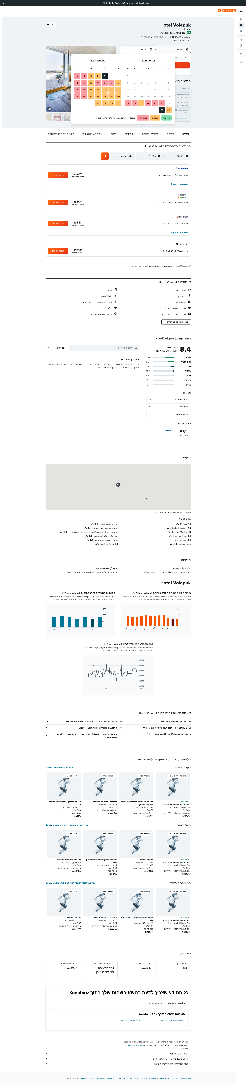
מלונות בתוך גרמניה (149, 1078)
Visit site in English (112, 3)
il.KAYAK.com (186, 1078)
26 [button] (148, 103)
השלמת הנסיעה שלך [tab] (177, 1003)
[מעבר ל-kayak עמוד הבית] (227, 10)
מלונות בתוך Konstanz (130, 1020)
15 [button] (128, 89)
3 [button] (162, 82)
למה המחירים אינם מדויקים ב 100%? (170, 1063)
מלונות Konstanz (87, 1078)
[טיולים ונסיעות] (241, 53)
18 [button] (155, 96)
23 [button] (168, 103)
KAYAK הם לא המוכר (178, 1053)
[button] (3, 3)
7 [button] (134, 82)
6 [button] (141, 82)
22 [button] (127, 96)
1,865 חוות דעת (167, 32)
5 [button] (148, 82)
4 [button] (155, 82)
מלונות (175, 1078)
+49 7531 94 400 (182, 40)
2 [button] (168, 82)
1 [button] (127, 75)
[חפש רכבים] (241, 31)
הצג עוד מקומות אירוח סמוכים (59, 767)
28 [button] (134, 103)
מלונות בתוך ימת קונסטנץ (106, 1078)
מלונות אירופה (164, 1078)
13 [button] (141, 89)
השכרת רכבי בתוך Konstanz (172, 1020)
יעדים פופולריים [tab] (156, 1003)
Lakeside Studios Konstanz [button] (104, 801)
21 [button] (135, 96)
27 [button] (141, 103)
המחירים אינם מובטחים (133, 1045)
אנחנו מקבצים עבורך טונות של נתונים (170, 1058)
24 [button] (162, 103)
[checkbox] (176, 433)
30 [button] (168, 110)
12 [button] (148, 89)
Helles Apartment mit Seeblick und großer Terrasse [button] (137, 803)
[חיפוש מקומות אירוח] (241, 25)
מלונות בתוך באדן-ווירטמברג (128, 1078)
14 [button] (135, 89)
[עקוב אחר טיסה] (241, 45)
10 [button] (162, 89)
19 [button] (148, 96)
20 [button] (141, 96)
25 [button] (155, 103)
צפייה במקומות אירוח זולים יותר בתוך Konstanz (67, 825)
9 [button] (168, 89)
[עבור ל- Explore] (241, 39)
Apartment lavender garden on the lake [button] (65, 803)
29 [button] (127, 103)
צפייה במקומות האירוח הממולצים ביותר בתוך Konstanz (70, 883)
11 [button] (155, 89)
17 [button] (162, 96)
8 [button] (127, 82)
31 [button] (162, 110)
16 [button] (169, 96)
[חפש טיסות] (241, 19)
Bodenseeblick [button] (146, 859)
